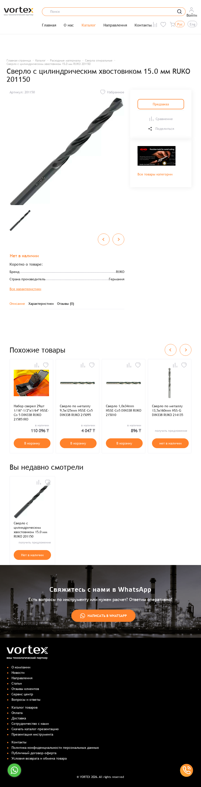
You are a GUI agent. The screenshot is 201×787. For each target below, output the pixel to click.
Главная (49, 25)
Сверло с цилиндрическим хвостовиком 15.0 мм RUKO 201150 (30, 529)
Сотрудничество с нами (30, 724)
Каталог (89, 25)
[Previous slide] (104, 239)
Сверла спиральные (99, 60)
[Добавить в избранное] (46, 365)
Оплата (17, 713)
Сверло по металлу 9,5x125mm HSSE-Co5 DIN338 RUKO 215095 (76, 410)
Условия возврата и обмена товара (39, 758)
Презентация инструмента (32, 734)
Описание (17, 304)
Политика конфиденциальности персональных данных (55, 748)
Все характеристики (25, 289)
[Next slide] (118, 239)
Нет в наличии (32, 555)
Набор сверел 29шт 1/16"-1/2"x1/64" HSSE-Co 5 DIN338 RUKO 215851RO (31, 412)
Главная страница (19, 60)
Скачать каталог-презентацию (35, 729)
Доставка (19, 718)
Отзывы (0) (65, 304)
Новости (18, 673)
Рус (180, 24)
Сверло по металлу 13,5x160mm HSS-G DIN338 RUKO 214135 (167, 410)
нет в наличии (170, 443)
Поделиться (164, 129)
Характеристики (41, 304)
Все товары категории (155, 174)
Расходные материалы (65, 60)
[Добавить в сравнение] (36, 365)
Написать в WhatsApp (107, 616)
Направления (115, 25)
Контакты (143, 25)
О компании (21, 667)
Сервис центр (22, 694)
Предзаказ (161, 104)
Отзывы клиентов (25, 689)
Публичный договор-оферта (34, 753)
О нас (69, 25)
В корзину (32, 443)
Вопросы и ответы (26, 699)
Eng (192, 24)
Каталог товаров (25, 707)
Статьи (17, 683)
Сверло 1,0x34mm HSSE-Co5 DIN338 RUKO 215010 (123, 410)
